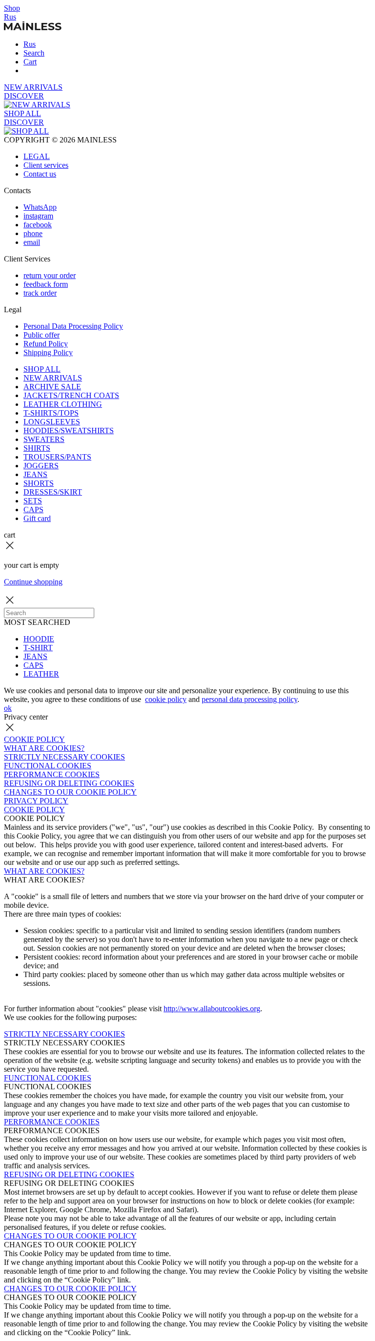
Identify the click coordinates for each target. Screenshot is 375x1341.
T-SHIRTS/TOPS (51, 413)
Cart (30, 62)
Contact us (39, 174)
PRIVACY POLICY (36, 801)
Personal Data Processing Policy (73, 326)
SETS (32, 501)
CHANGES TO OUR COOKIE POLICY (70, 792)
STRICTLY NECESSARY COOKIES (64, 757)
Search (33, 53)
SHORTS (38, 483)
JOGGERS (41, 465)
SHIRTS (36, 448)
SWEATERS (43, 439)
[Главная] (33, 27)
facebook (37, 224)
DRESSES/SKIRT (52, 492)
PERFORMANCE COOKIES (52, 774)
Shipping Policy (48, 352)
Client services (45, 165)
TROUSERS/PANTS (57, 457)
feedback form (45, 284)
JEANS (35, 474)
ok (8, 708)
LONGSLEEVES (51, 422)
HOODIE (38, 639)
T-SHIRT (38, 647)
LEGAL (36, 156)
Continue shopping (33, 582)
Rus (10, 17)
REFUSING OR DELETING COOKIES (69, 783)
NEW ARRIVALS (52, 378)
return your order (49, 275)
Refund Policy (45, 344)
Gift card (37, 518)
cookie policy (166, 699)
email (31, 242)
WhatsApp (40, 207)
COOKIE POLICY (34, 739)
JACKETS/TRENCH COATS (71, 395)
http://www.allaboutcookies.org (212, 1008)
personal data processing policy (249, 699)
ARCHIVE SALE (52, 386)
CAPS (33, 509)
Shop (12, 8)
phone (32, 233)
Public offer (41, 335)
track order (40, 293)
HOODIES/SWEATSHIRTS (68, 430)
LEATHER (41, 674)
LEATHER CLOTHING (62, 404)
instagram (38, 216)
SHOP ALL (42, 369)
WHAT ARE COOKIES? (44, 748)
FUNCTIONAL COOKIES (47, 765)
